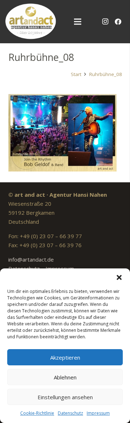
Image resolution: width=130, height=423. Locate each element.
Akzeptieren (65, 357)
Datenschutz (70, 413)
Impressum (98, 413)
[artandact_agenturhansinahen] (30, 22)
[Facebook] (118, 21)
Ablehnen (65, 377)
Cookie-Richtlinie (37, 413)
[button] (119, 277)
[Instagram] (105, 21)
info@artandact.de (31, 259)
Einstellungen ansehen (65, 397)
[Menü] (78, 22)
